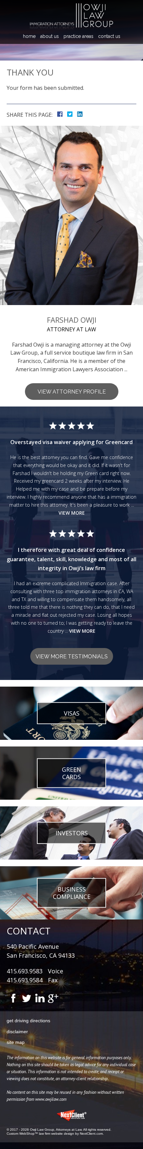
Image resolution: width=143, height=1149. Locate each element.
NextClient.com (91, 1133)
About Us (49, 36)
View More (72, 513)
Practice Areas (78, 36)
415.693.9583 (25, 971)
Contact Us (109, 36)
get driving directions (28, 1020)
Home (29, 36)
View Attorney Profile (72, 392)
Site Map (16, 1042)
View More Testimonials (72, 656)
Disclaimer (17, 1031)
